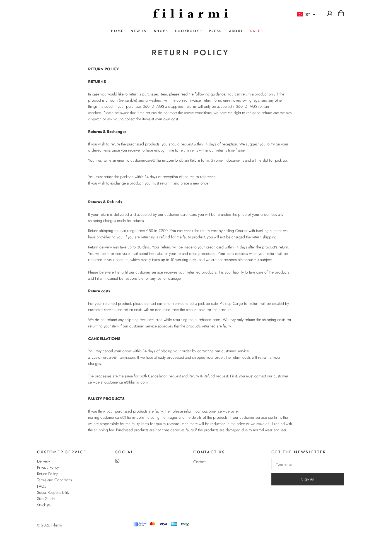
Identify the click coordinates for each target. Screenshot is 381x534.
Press (215, 31)
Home (117, 31)
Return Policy (47, 473)
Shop (160, 31)
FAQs (41, 486)
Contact (199, 461)
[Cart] (341, 13)
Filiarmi (56, 525)
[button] (306, 14)
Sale (255, 31)
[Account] (329, 13)
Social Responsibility (53, 492)
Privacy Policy (48, 467)
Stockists (44, 505)
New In (139, 31)
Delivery (43, 461)
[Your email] (307, 464)
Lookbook (187, 31)
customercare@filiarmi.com (152, 160)
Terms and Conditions (54, 480)
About (236, 31)
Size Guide (46, 498)
